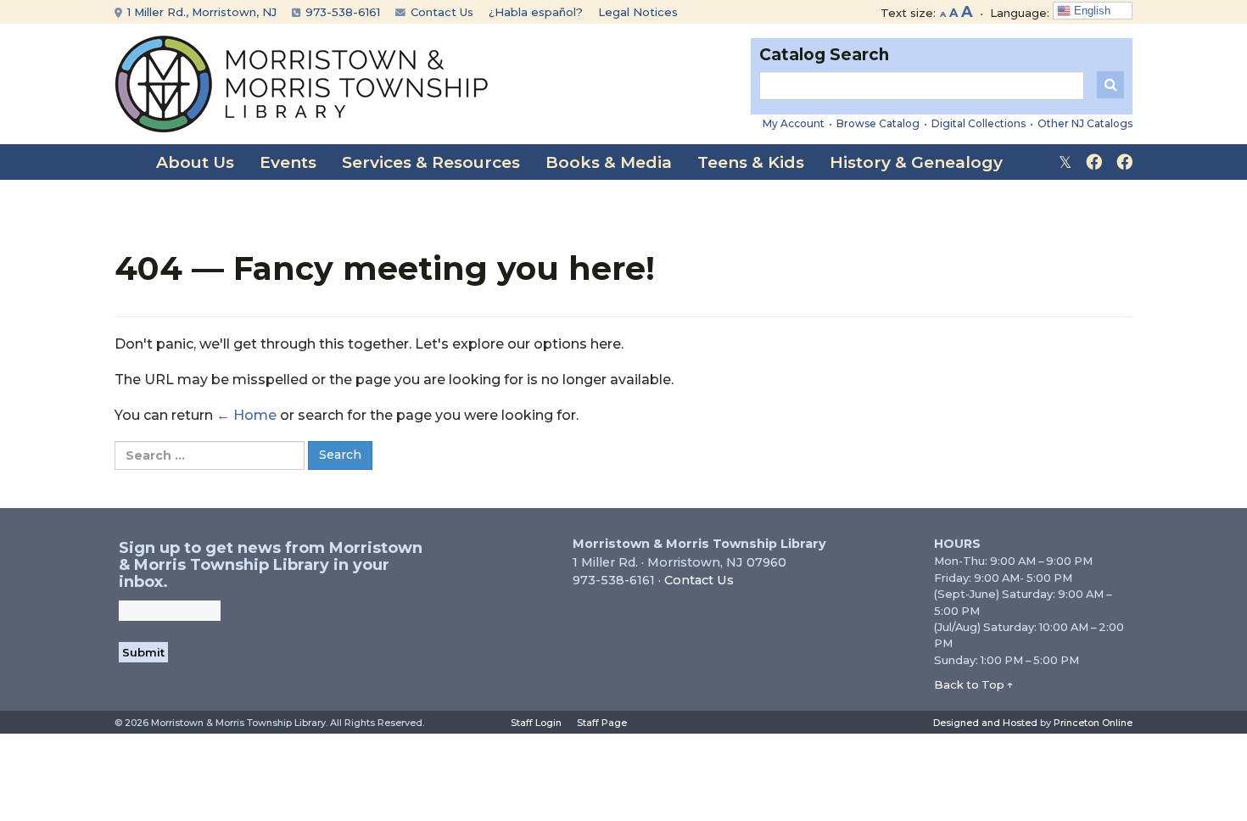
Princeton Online (1093, 723)
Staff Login (536, 723)
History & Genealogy (916, 162)
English (1090, 10)
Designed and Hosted (985, 723)
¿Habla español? (536, 12)
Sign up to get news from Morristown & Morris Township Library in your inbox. (270, 564)
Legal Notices (638, 12)
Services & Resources (431, 162)
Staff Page (602, 723)
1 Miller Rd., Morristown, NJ (200, 12)
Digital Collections (978, 123)
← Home (246, 415)
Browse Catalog (878, 123)
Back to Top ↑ (974, 684)
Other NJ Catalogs (1084, 123)
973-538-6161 (341, 12)
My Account (794, 123)
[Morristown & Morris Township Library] (302, 83)
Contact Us (440, 12)
